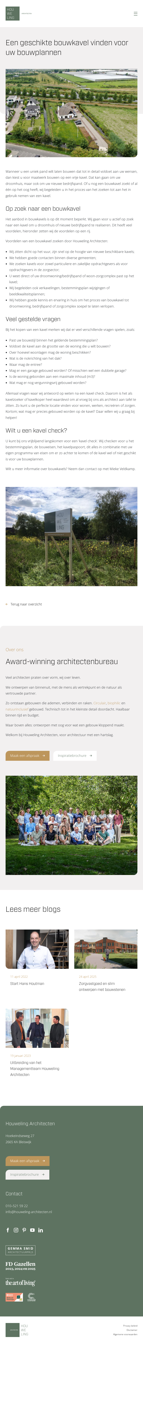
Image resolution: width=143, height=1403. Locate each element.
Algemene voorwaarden (125, 1334)
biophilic (114, 703)
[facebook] (8, 1230)
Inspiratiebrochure (72, 755)
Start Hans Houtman (27, 983)
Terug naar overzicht (26, 604)
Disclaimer (132, 1330)
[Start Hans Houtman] (37, 949)
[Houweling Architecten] (37, 14)
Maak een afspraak (24, 755)
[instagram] (16, 1230)
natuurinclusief (17, 709)
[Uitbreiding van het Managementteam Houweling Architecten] (37, 1028)
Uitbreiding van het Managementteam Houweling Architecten (34, 1068)
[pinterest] (24, 1230)
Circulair (99, 703)
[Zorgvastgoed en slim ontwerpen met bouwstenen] (105, 949)
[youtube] (32, 1230)
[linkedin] (40, 1230)
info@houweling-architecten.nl (29, 1212)
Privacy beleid (130, 1325)
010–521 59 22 (17, 1206)
